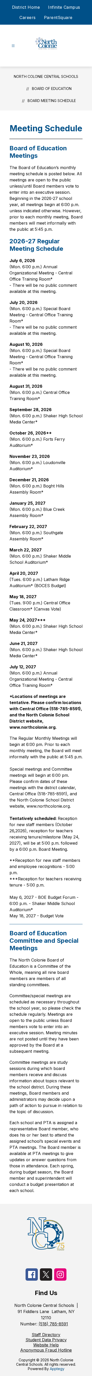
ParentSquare (58, 17)
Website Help (46, 1344)
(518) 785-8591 (53, 1323)
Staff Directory (46, 1334)
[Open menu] (13, 46)
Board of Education (52, 88)
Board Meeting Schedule (52, 100)
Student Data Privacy (46, 1339)
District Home (26, 7)
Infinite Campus (64, 7)
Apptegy (57, 1368)
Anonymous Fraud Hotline (46, 1350)
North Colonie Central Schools (46, 76)
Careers (27, 17)
